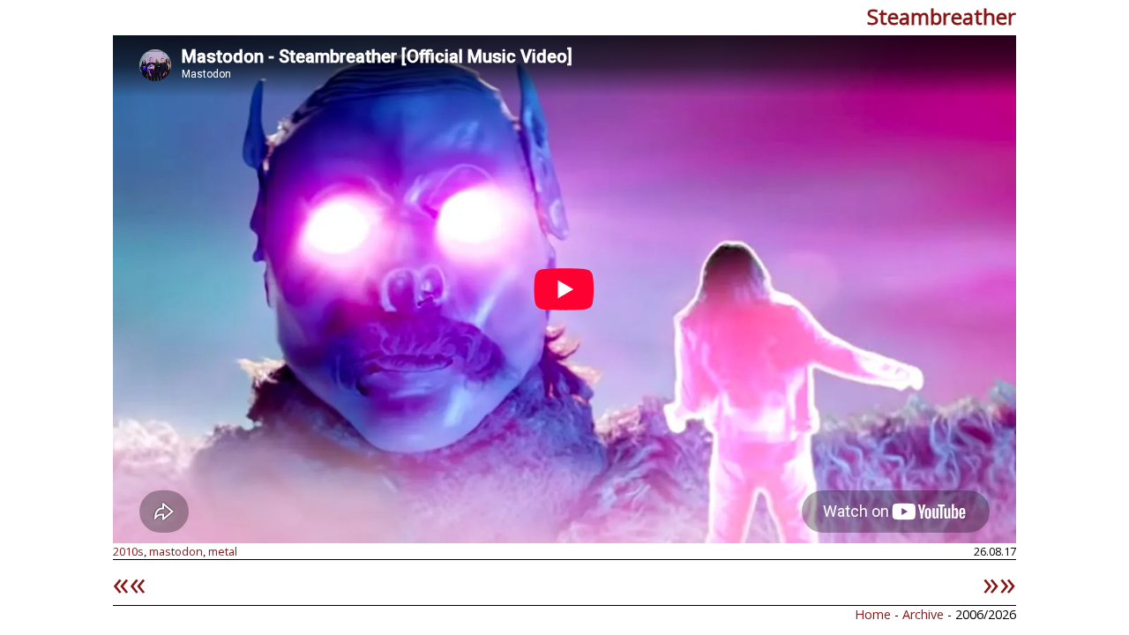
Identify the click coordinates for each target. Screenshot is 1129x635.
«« (129, 582)
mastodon (176, 551)
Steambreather (941, 16)
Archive (924, 614)
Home (873, 614)
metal (222, 551)
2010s (128, 551)
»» (999, 582)
